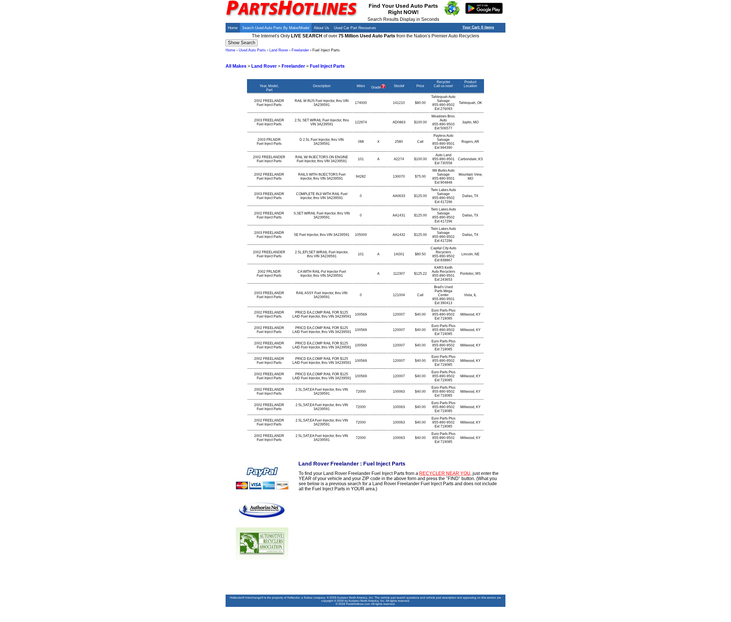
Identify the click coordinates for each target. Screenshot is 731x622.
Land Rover (278, 50)
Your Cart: (478, 27)
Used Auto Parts (252, 50)
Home (233, 28)
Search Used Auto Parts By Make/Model (275, 28)
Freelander (300, 50)
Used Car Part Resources (355, 28)
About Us (321, 28)
